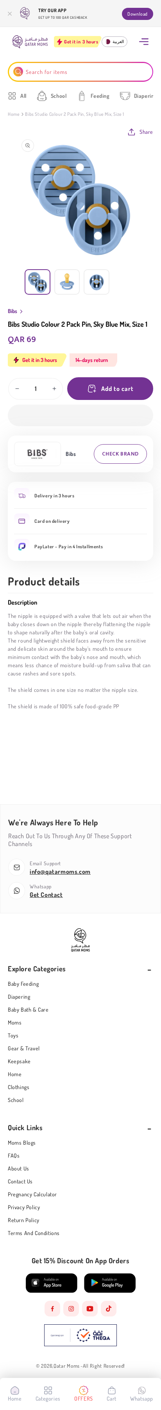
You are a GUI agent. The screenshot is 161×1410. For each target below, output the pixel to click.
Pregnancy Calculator (32, 1194)
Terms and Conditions (34, 1233)
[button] (80, 415)
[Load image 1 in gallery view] (37, 282)
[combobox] (80, 72)
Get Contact (46, 895)
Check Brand (120, 453)
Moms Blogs (22, 1142)
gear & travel (24, 1048)
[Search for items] (18, 72)
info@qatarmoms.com (60, 871)
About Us (18, 1168)
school (16, 1100)
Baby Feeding (23, 983)
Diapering (19, 996)
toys (13, 1035)
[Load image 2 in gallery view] (67, 282)
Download (137, 14)
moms (14, 1022)
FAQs (14, 1155)
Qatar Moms (67, 1366)
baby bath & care (28, 1009)
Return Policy (23, 1220)
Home (14, 114)
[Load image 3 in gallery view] (96, 282)
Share (146, 131)
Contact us (20, 1181)
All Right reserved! (104, 1366)
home (14, 1074)
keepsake (19, 1061)
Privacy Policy (24, 1207)
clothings (18, 1087)
